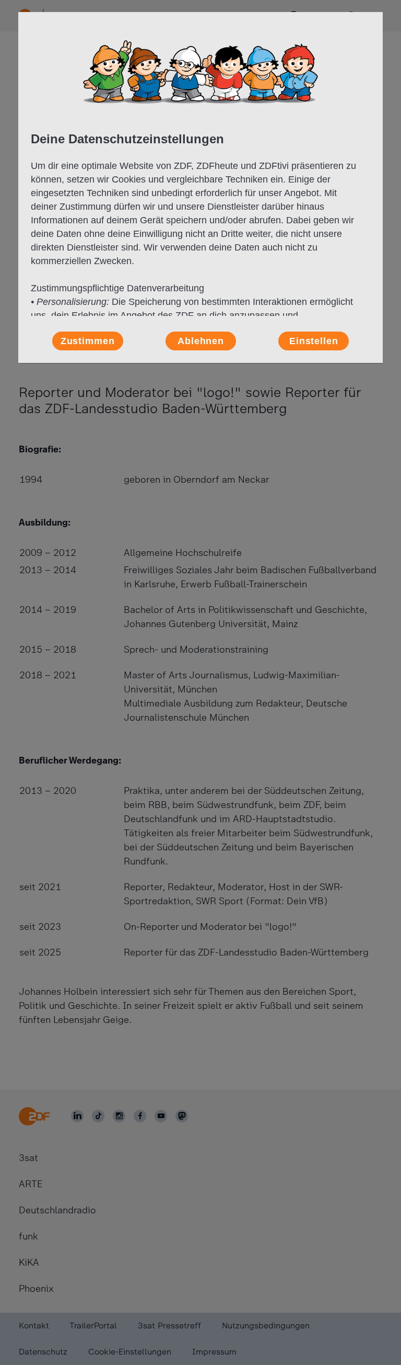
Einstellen (313, 341)
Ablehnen (201, 341)
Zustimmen (88, 341)
